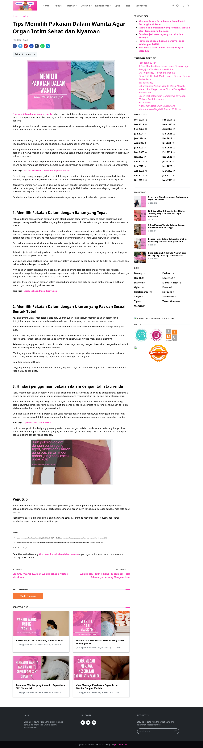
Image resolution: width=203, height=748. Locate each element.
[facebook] (173, 5)
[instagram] (177, 5)
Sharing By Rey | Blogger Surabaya (157, 72)
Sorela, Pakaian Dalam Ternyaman (40, 291)
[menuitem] (46, 6)
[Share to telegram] (48, 46)
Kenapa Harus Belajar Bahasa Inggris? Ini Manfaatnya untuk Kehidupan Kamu (167, 240)
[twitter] (88, 722)
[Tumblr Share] (37, 46)
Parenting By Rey (147, 62)
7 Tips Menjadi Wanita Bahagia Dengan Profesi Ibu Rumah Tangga (166, 226)
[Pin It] (26, 46)
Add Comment (29, 596)
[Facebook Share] (15, 46)
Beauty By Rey (146, 82)
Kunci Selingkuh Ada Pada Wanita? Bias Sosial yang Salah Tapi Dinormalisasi (167, 254)
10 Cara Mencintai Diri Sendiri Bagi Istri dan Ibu (47, 170)
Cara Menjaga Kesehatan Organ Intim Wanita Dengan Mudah (97, 687)
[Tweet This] (20, 46)
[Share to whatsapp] (42, 46)
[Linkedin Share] (31, 46)
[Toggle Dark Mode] (183, 5)
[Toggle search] (187, 5)
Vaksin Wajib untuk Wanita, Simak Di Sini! (39, 640)
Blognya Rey (145, 92)
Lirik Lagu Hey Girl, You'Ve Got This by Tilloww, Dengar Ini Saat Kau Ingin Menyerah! (166, 214)
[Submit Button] (176, 731)
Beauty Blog (145, 102)
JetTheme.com (120, 744)
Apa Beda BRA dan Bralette (37, 422)
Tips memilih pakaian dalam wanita (32, 114)
